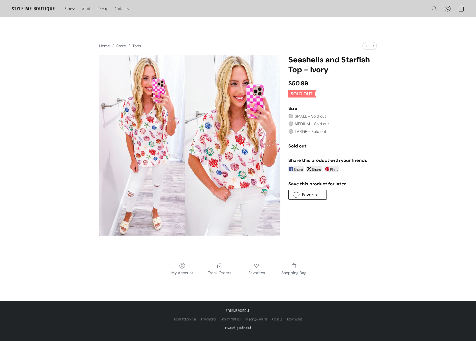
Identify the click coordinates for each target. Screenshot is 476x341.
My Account (182, 272)
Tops (136, 46)
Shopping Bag (293, 272)
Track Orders (219, 272)
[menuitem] (366, 45)
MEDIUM (312, 123)
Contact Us (122, 8)
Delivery (102, 8)
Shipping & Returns (256, 319)
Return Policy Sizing (185, 319)
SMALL (310, 116)
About (86, 8)
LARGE (310, 131)
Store (68, 8)
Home (104, 46)
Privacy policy (208, 319)
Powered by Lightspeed (238, 327)
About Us (277, 319)
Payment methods (230, 319)
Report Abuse (294, 319)
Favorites (256, 272)
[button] (33, 8)
